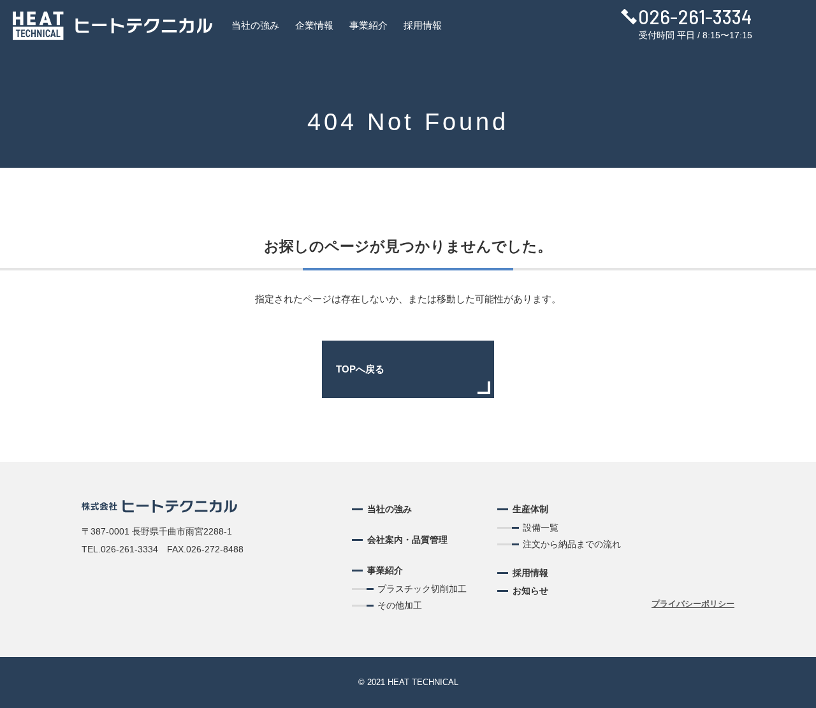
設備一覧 (540, 527)
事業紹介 (368, 25)
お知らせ (530, 591)
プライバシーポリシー (693, 603)
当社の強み (255, 25)
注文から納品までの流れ (572, 544)
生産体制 (530, 509)
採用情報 (423, 25)
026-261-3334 (695, 16)
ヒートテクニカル (112, 25)
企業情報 (314, 25)
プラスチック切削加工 (422, 589)
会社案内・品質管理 (407, 540)
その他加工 (399, 605)
